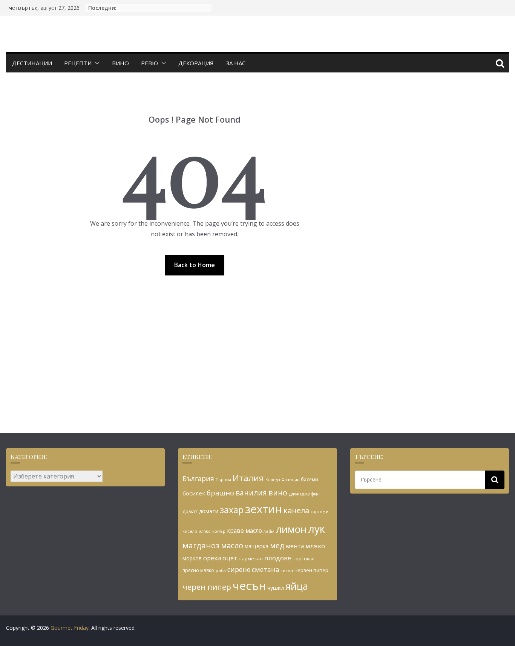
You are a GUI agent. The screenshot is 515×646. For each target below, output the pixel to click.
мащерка (256, 546)
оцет (229, 558)
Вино (120, 63)
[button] (96, 63)
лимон (291, 529)
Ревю (149, 63)
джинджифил (304, 493)
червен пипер (311, 570)
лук (316, 528)
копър (218, 531)
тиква (287, 570)
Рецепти (78, 63)
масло (232, 545)
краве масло (244, 530)
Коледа (272, 479)
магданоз (200, 545)
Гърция (223, 479)
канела (296, 510)
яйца (296, 586)
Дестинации (32, 63)
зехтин (263, 509)
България (198, 478)
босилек (193, 493)
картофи (319, 511)
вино (277, 493)
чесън (249, 585)
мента (295, 546)
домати (208, 511)
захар (232, 510)
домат (190, 511)
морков (192, 558)
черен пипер (206, 586)
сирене (238, 569)
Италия (248, 478)
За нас (235, 63)
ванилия (251, 493)
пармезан (251, 558)
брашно (220, 492)
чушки (275, 587)
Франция (290, 479)
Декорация (196, 63)
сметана (265, 569)
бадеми (309, 479)
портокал (303, 558)
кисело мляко (196, 531)
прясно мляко (198, 570)
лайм (269, 531)
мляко (315, 545)
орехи (212, 558)
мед (277, 545)
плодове (277, 558)
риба (221, 570)
